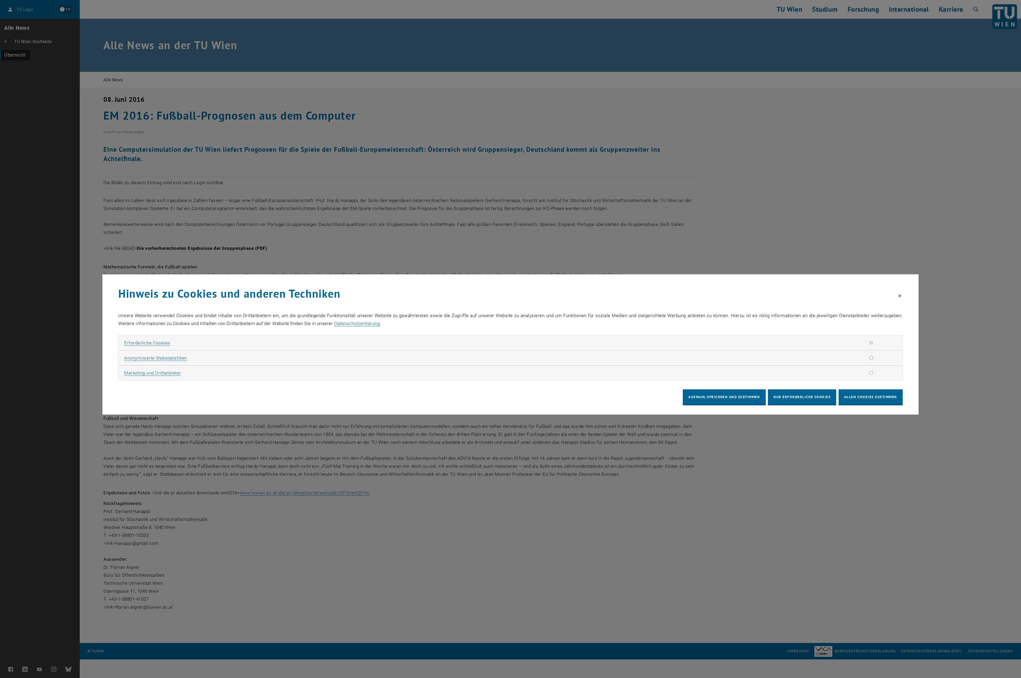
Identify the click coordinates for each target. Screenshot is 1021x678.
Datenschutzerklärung (357, 323)
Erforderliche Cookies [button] (147, 343)
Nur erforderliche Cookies (802, 397)
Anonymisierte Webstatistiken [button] (155, 358)
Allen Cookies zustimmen (870, 397)
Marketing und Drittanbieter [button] (152, 373)
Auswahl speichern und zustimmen (724, 397)
